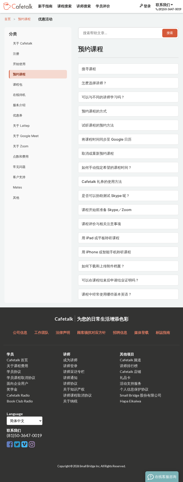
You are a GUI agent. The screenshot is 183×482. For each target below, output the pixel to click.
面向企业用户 (17, 383)
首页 (7, 19)
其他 (16, 197)
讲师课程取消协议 (77, 395)
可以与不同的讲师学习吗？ (103, 97)
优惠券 (17, 115)
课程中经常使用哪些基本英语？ (107, 294)
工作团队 (41, 332)
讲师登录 (70, 366)
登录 (147, 6)
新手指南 (44, 6)
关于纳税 (70, 401)
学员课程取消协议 (21, 377)
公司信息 (20, 332)
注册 (16, 53)
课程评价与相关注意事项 (101, 224)
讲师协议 (70, 383)
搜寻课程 (89, 69)
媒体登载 (141, 332)
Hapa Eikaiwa (130, 401)
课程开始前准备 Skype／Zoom (106, 209)
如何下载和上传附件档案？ (103, 266)
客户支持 (19, 177)
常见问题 (19, 167)
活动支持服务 (130, 383)
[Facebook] (10, 444)
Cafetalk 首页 (17, 360)
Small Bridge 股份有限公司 (140, 395)
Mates (17, 187)
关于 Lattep (21, 125)
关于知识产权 (74, 389)
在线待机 (19, 95)
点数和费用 (21, 156)
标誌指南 (163, 332)
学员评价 (102, 6)
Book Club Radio (20, 401)
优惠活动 (44, 19)
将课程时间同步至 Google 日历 (106, 139)
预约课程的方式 (94, 111)
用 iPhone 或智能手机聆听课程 (106, 252)
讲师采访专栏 (74, 371)
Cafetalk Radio (18, 395)
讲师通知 (70, 377)
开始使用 (19, 64)
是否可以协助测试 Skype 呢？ (106, 195)
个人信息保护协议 (134, 389)
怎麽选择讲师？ (94, 83)
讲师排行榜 (129, 366)
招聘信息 (120, 332)
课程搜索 (64, 6)
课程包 (17, 84)
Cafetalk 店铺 (130, 371)
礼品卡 (125, 377)
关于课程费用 (17, 366)
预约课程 (24, 19)
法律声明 (63, 332)
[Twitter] (17, 444)
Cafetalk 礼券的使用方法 (102, 181)
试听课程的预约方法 (98, 125)
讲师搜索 (83, 6)
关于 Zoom (20, 146)
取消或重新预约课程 (98, 153)
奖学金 (12, 389)
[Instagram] (32, 444)
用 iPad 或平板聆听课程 (100, 238)
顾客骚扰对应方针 (91, 332)
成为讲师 (70, 360)
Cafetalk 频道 (130, 360)
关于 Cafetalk (22, 43)
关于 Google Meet (26, 136)
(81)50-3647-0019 (24, 435)
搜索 (170, 33)
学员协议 (14, 371)
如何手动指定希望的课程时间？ (107, 167)
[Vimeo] (25, 444)
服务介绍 (19, 105)
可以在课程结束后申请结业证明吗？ (110, 280)
